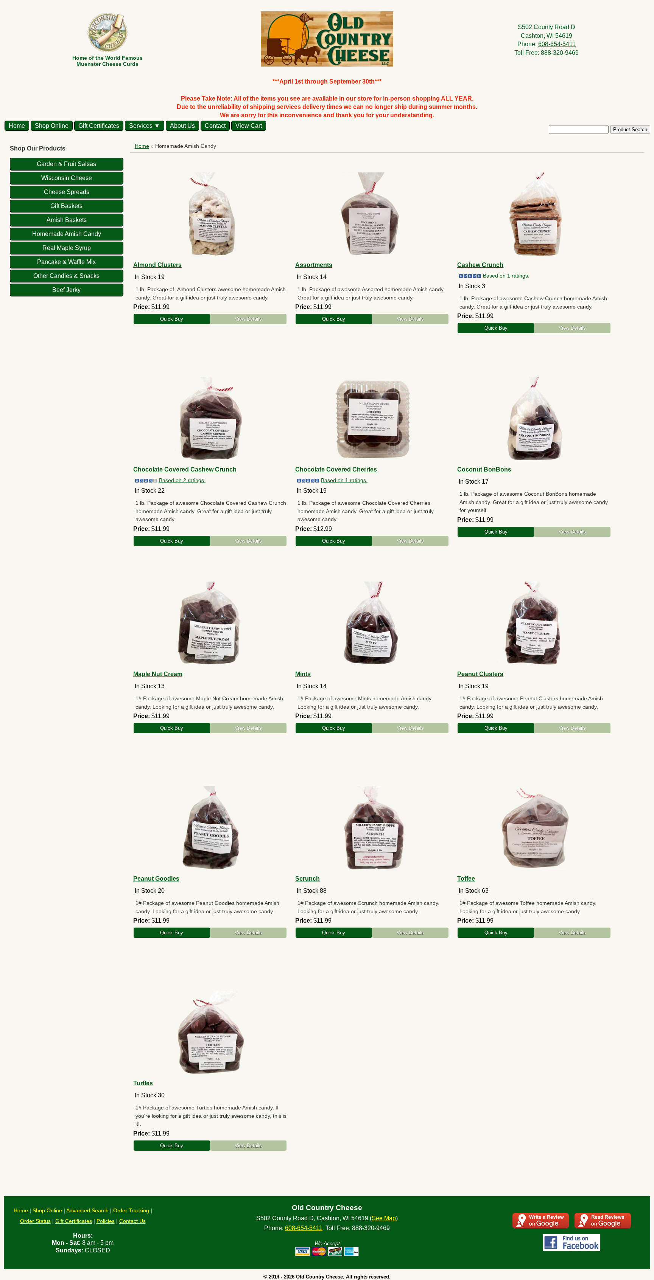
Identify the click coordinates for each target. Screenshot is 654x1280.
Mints (303, 674)
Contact (215, 126)
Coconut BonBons (484, 469)
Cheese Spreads (66, 192)
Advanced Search (87, 1210)
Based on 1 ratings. (506, 276)
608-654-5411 (557, 44)
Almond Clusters (157, 265)
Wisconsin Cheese (66, 178)
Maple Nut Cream (157, 674)
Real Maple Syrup (66, 248)
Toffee (466, 878)
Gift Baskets (66, 206)
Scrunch (307, 878)
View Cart (248, 126)
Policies (106, 1221)
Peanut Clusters (480, 674)
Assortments (313, 265)
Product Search (630, 129)
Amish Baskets (67, 220)
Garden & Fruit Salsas (66, 164)
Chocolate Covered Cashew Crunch (185, 469)
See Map (384, 1218)
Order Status (35, 1221)
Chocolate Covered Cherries (336, 469)
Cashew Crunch (480, 265)
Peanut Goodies (156, 878)
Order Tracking (131, 1210)
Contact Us (132, 1221)
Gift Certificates (98, 126)
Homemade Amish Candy (66, 234)
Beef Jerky (66, 290)
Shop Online (52, 126)
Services (141, 126)
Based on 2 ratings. (182, 480)
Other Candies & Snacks (66, 276)
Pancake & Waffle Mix (66, 262)
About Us (182, 126)
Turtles (143, 1083)
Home (17, 126)
